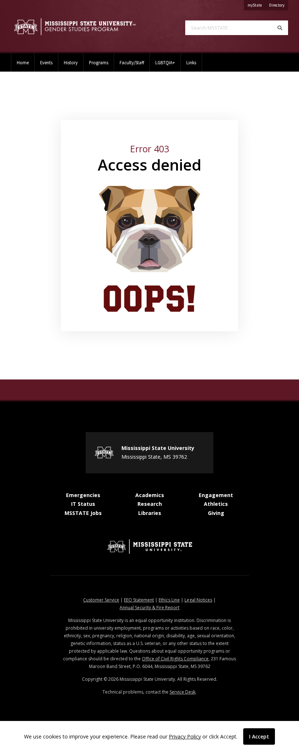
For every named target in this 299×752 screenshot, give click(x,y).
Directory (278, 5)
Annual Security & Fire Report (149, 607)
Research (149, 503)
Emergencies (83, 495)
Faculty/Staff (132, 62)
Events (46, 62)
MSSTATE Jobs (83, 512)
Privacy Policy (185, 736)
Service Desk (182, 692)
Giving (216, 512)
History (71, 62)
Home (23, 62)
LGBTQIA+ (165, 62)
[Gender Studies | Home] (75, 27)
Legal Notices (198, 600)
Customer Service (101, 600)
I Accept (259, 736)
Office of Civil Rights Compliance (175, 659)
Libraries (149, 512)
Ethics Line (169, 600)
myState (256, 5)
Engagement (216, 495)
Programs (98, 62)
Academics (149, 495)
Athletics (216, 503)
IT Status (83, 503)
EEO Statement (139, 600)
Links (191, 62)
